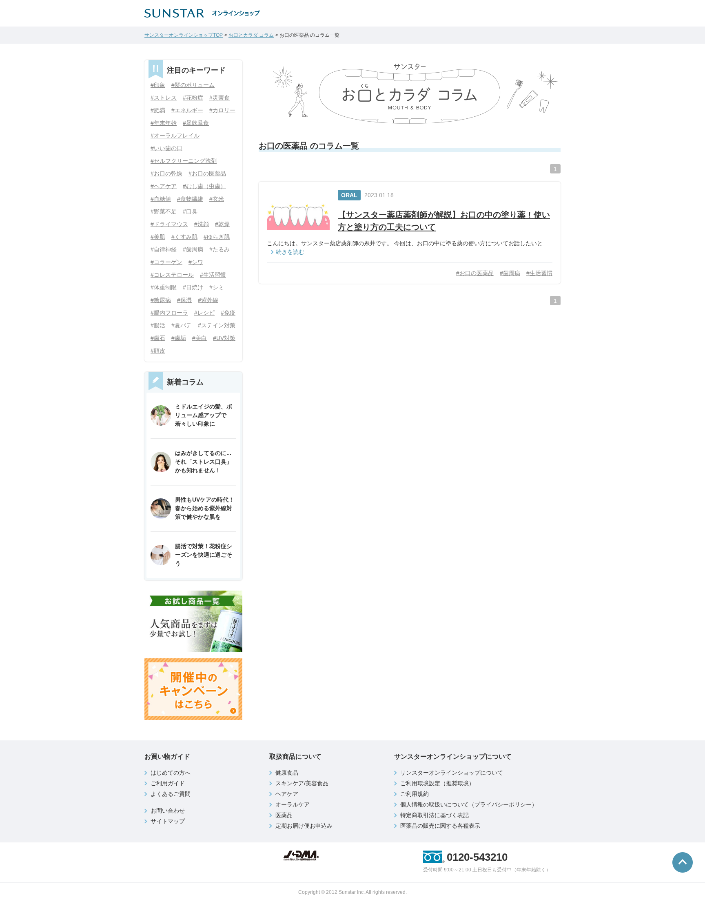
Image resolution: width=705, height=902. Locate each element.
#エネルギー (187, 110)
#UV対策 (224, 338)
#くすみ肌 (184, 236)
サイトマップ (168, 821)
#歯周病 (510, 273)
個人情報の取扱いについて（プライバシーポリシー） (468, 804)
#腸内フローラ (169, 312)
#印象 (158, 85)
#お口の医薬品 (475, 273)
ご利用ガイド (168, 783)
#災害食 (219, 97)
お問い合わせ (168, 810)
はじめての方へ (171, 772)
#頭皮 (158, 350)
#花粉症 (193, 97)
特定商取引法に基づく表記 (434, 815)
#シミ (216, 287)
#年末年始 (164, 123)
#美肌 (158, 236)
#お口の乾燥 (166, 173)
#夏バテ (181, 325)
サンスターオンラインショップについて (451, 772)
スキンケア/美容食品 (301, 783)
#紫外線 (208, 300)
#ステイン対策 (216, 325)
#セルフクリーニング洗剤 (184, 161)
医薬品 (284, 815)
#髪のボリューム (193, 85)
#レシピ (204, 312)
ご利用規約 (414, 794)
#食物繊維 (190, 199)
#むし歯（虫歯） (204, 186)
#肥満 (158, 110)
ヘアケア (286, 794)
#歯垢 (178, 338)
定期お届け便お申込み (304, 825)
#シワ (195, 262)
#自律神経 (164, 249)
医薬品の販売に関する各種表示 (440, 825)
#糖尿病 (161, 300)
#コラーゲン (166, 262)
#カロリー (222, 110)
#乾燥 (222, 224)
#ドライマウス (169, 224)
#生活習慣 (539, 273)
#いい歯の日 (166, 148)
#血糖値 (161, 199)
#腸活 (158, 325)
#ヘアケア (164, 186)
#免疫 (228, 312)
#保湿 (184, 300)
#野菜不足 (164, 211)
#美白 (199, 338)
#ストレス (164, 97)
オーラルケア (292, 804)
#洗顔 (201, 224)
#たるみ (219, 249)
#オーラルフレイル (175, 135)
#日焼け (193, 287)
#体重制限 (164, 287)
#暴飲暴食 (196, 123)
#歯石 (158, 338)
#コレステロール (172, 274)
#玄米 (216, 199)
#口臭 (190, 211)
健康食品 (286, 772)
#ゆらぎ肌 (217, 236)
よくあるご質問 (171, 794)
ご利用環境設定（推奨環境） (437, 783)
